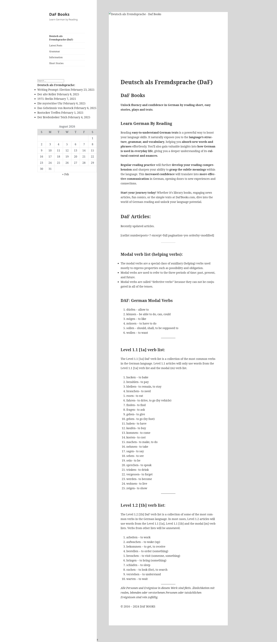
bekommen (133, 546)
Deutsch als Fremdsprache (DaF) (61, 38)
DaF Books (59, 14)
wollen (130, 333)
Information (56, 57)
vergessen (132, 474)
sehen (130, 456)
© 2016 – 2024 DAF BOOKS (138, 606)
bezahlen (132, 382)
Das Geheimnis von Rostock (55, 108)
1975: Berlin (45, 99)
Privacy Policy (46, 639)
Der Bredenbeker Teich (52, 117)
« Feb (65, 174)
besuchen (132, 556)
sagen (130, 451)
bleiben (131, 386)
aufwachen (133, 542)
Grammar (54, 51)
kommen (132, 433)
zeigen (130, 488)
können (131, 314)
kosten (130, 437)
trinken (131, 470)
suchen (131, 570)
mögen (130, 319)
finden (130, 405)
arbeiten (131, 537)
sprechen (132, 465)
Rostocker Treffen (48, 113)
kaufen (130, 428)
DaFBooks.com (185, 197)
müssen (131, 323)
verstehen (132, 574)
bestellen (132, 551)
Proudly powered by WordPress (77, 639)
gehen (130, 419)
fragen (130, 410)
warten (131, 579)
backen (131, 377)
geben (130, 414)
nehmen (131, 447)
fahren (130, 400)
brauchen (132, 391)
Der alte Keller (46, 94)
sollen (130, 328)
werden (131, 479)
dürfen (130, 309)
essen (130, 396)
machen (131, 442)
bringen (131, 560)
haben (130, 423)
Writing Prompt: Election (53, 90)
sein (129, 460)
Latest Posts (55, 45)
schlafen (131, 565)
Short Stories (56, 63)
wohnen (131, 483)
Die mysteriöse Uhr (50, 103)
